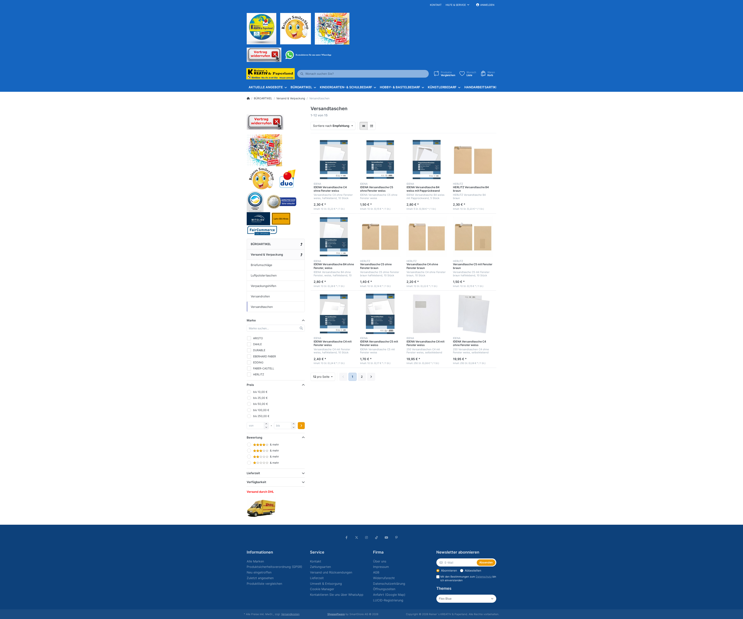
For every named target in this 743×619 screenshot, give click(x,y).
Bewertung (254, 437)
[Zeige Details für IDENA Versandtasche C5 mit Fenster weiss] (380, 314)
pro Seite (321, 377)
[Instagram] (366, 537)
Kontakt (436, 4)
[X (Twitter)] (356, 537)
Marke (251, 320)
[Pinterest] (396, 537)
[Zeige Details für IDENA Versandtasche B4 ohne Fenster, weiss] (334, 237)
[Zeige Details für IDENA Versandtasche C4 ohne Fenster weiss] (334, 159)
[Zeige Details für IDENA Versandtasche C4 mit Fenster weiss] (334, 314)
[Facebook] (346, 537)
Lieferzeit (253, 473)
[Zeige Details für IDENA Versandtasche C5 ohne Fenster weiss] (380, 159)
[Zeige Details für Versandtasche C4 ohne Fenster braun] (427, 237)
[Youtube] (386, 537)
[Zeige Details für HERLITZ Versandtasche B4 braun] (473, 159)
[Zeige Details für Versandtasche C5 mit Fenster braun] (473, 237)
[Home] (248, 98)
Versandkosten (290, 614)
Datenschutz (484, 576)
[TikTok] (376, 537)
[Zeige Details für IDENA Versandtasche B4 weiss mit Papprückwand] (427, 159)
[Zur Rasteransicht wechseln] (364, 126)
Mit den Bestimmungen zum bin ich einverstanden (468, 578)
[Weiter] (371, 377)
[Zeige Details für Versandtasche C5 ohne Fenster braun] (380, 237)
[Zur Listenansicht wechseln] (371, 126)
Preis (250, 385)
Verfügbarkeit (256, 482)
